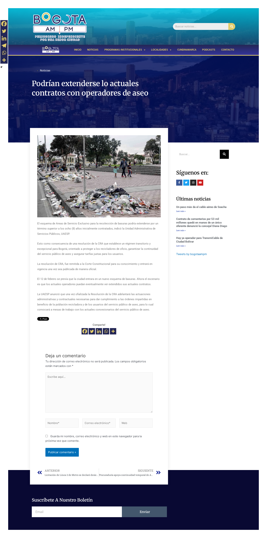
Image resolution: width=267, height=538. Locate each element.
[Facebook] (85, 331)
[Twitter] (92, 331)
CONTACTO (227, 49)
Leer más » (181, 211)
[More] (113, 331)
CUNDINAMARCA (186, 49)
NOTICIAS (92, 49)
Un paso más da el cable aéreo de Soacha (201, 207)
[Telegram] (4, 45)
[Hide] (1, 67)
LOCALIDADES (159, 49)
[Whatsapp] (106, 331)
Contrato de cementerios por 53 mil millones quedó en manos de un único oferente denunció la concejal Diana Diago (201, 222)
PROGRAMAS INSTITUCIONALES (123, 49)
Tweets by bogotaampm (191, 254)
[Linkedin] (99, 331)
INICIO (77, 49)
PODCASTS (208, 49)
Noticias (45, 70)
